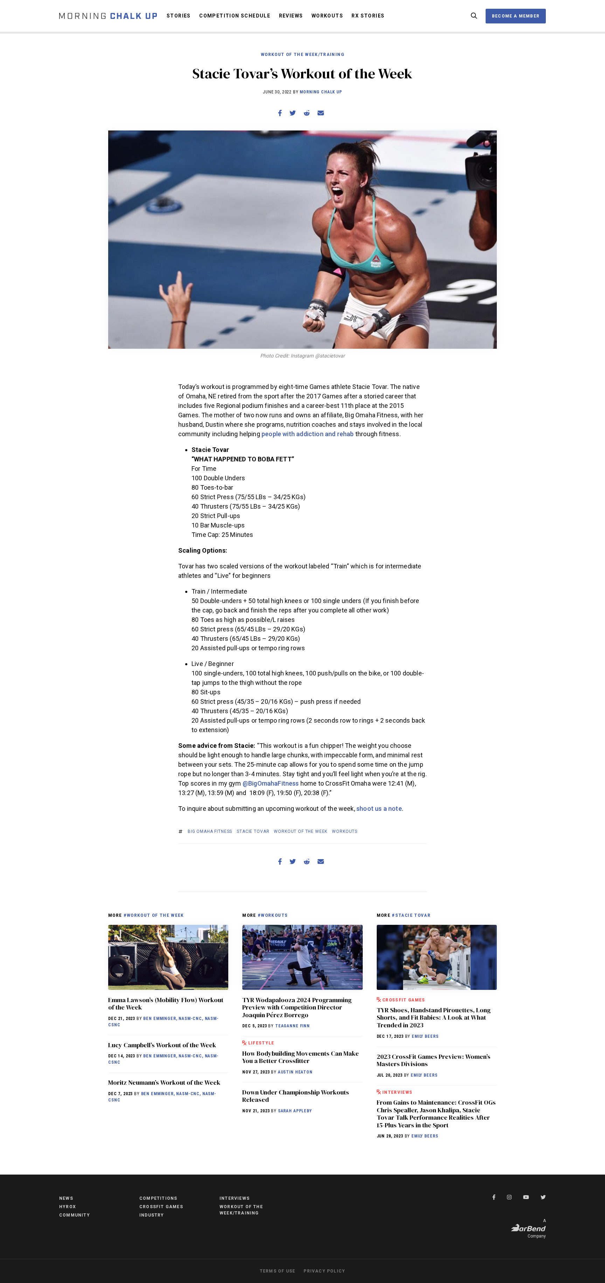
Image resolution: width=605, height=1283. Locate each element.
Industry (151, 1215)
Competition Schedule (234, 16)
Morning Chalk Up (321, 92)
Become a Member (516, 16)
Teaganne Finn (292, 1025)
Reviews (291, 16)
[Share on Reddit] (306, 113)
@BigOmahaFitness (271, 783)
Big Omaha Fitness (210, 831)
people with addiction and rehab (308, 434)
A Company (537, 1228)
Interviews (397, 1092)
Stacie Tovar (253, 831)
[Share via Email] (320, 113)
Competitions (158, 1198)
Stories (179, 16)
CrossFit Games (403, 999)
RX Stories (368, 16)
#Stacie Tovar (411, 915)
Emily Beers (425, 1036)
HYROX (67, 1206)
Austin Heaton (295, 1072)
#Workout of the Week (154, 915)
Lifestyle (261, 1042)
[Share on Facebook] (280, 113)
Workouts (327, 16)
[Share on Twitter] (292, 113)
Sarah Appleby (295, 1110)
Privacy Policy (324, 1271)
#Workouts (273, 915)
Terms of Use (277, 1271)
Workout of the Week (300, 831)
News (66, 1198)
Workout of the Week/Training (302, 54)
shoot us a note (379, 808)
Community (74, 1215)
